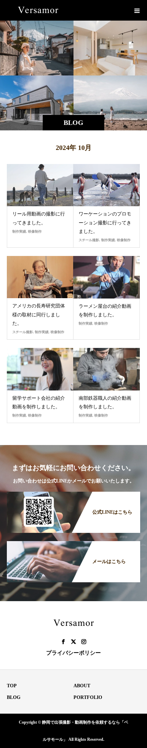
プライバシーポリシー (73, 653)
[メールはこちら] (73, 541)
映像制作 (35, 231)
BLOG (14, 697)
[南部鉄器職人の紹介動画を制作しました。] (106, 369)
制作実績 (19, 231)
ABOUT (82, 685)
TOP (12, 685)
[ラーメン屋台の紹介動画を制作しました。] (106, 277)
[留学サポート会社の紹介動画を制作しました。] (40, 369)
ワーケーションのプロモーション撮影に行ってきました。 (105, 222)
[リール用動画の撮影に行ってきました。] (40, 185)
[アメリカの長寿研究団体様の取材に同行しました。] (40, 277)
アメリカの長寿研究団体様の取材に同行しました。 (38, 314)
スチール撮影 (89, 240)
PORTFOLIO (88, 697)
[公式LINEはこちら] (73, 492)
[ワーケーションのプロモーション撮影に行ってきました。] (106, 185)
